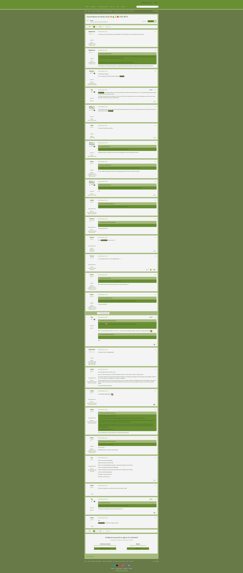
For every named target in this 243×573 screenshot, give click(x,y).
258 (92, 136)
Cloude (92, 256)
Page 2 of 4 (108, 26)
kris (92, 457)
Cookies (130, 568)
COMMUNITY (93, 6)
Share (144, 21)
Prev (90, 26)
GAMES (87, 6)
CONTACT (123, 6)
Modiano (91, 71)
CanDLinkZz (91, 349)
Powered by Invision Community (121, 571)
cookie (92, 200)
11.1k (92, 82)
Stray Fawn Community (92, 2)
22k (92, 172)
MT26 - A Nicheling (91, 107)
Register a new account (105, 548)
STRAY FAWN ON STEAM (103, 6)
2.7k (92, 229)
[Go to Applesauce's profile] (92, 36)
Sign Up (155, 2)
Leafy (91, 125)
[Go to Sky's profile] (88, 21)
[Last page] (103, 27)
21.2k (92, 211)
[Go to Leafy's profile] (92, 130)
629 (92, 360)
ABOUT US (112, 6)
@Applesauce (104, 240)
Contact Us (125, 568)
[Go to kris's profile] (92, 462)
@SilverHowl (101, 92)
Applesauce (91, 31)
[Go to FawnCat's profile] (92, 223)
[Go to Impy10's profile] (92, 242)
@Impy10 (122, 76)
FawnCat (91, 218)
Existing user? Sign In (146, 2)
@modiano (111, 110)
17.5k (92, 468)
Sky (92, 20)
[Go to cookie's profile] (92, 205)
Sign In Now (138, 548)
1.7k (92, 42)
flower (92, 161)
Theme (112, 568)
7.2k (92, 248)
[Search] (157, 7)
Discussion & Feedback (103, 21)
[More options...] (155, 31)
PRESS (118, 6)
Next (101, 26)
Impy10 (92, 237)
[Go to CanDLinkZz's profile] (92, 354)
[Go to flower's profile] (92, 166)
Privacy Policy (119, 568)
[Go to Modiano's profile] (92, 75)
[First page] (87, 27)
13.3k (92, 100)
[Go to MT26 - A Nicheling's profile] (92, 112)
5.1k (92, 267)
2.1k (92, 119)
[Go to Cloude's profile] (92, 260)
